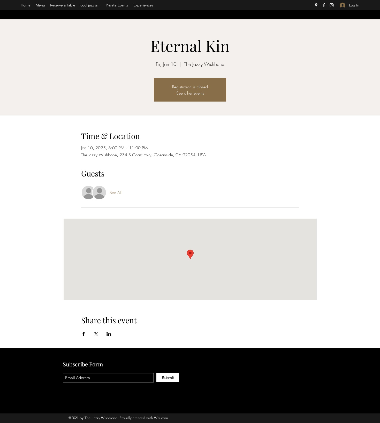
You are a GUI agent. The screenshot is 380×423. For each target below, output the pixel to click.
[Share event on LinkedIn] (109, 334)
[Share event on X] (96, 334)
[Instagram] (331, 5)
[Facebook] (323, 5)
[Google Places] (316, 5)
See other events (190, 93)
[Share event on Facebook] (83, 334)
